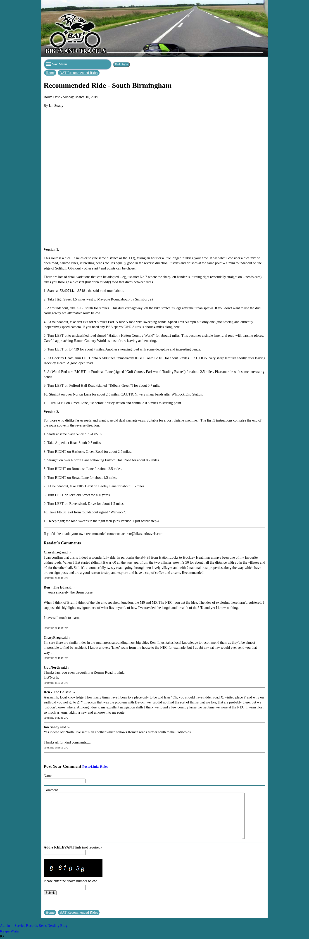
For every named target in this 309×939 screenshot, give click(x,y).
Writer (15, 931)
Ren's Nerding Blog (53, 925)
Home (50, 73)
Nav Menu (59, 64)
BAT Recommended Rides (78, 73)
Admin (5, 925)
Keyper (5, 931)
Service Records (26, 925)
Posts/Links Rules (95, 766)
